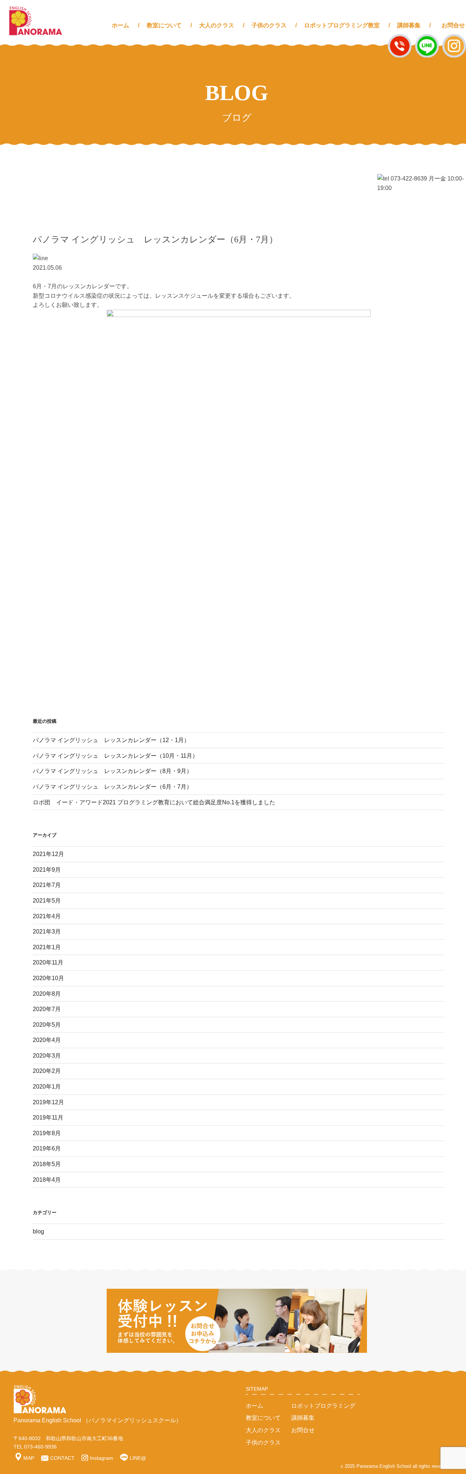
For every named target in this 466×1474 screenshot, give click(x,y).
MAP (28, 1458)
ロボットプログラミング (323, 1406)
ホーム (120, 25)
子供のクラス (269, 25)
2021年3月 (47, 931)
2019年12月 (48, 1102)
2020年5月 (47, 1025)
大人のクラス (216, 25)
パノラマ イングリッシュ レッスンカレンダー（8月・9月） (112, 771)
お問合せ (453, 25)
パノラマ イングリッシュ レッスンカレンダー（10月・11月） (115, 756)
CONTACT (62, 1458)
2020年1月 (47, 1086)
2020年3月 (47, 1056)
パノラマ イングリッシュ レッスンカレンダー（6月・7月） (112, 787)
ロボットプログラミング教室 (342, 25)
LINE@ (138, 1458)
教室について (164, 25)
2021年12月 (48, 854)
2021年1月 (47, 947)
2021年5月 (47, 901)
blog (38, 1231)
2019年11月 (48, 1117)
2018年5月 (47, 1164)
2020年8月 (47, 994)
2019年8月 (47, 1133)
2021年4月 (47, 916)
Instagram (101, 1458)
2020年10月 (48, 978)
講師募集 (408, 25)
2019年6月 (47, 1148)
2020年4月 (47, 1040)
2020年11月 (48, 962)
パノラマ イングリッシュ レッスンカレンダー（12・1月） (111, 740)
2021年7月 (47, 885)
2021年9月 (47, 870)
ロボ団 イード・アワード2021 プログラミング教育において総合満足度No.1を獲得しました (154, 802)
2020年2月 (47, 1071)
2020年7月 (47, 1009)
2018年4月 (47, 1180)
